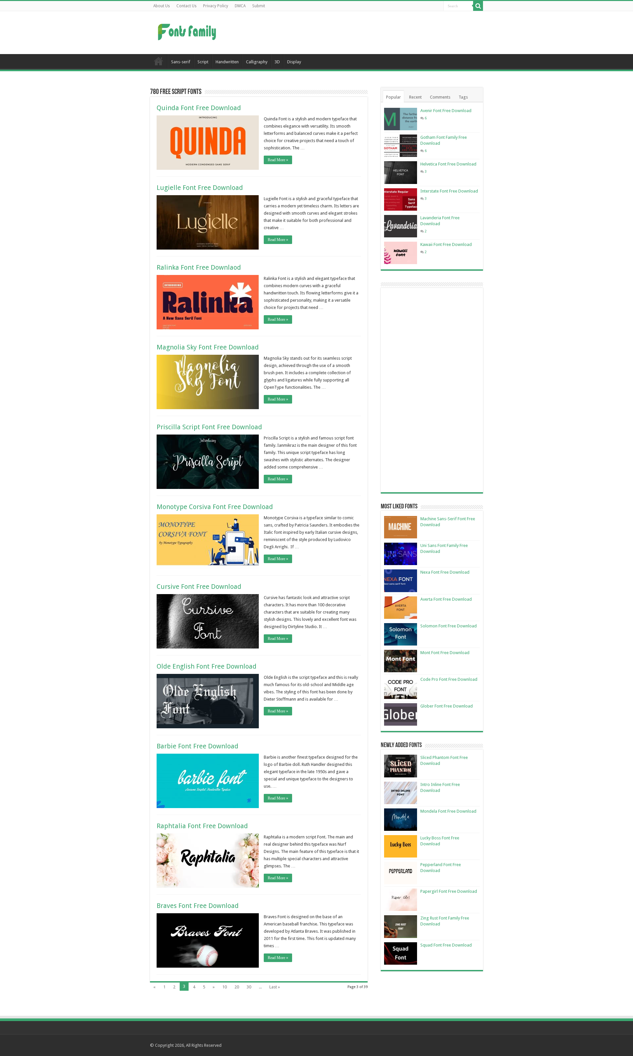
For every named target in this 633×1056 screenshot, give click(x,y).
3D (277, 61)
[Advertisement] (358, 32)
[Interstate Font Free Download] (400, 199)
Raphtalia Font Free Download (202, 826)
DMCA (240, 6)
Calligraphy (256, 61)
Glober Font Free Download (446, 706)
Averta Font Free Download (446, 599)
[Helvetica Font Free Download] (400, 172)
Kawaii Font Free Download (446, 244)
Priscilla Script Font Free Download (209, 427)
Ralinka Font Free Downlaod (199, 267)
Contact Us (186, 6)
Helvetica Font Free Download (448, 164)
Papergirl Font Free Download (448, 891)
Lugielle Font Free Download (200, 188)
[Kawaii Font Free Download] (400, 253)
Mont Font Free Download (444, 652)
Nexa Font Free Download (444, 572)
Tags (463, 97)
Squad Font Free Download (446, 945)
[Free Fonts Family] (188, 31)
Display (294, 61)
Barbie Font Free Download (197, 746)
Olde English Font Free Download (206, 666)
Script (202, 61)
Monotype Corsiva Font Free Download (215, 507)
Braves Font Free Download (198, 906)
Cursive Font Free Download (199, 586)
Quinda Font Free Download (199, 108)
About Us (161, 6)
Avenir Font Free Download (445, 110)
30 (249, 986)
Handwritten (227, 61)
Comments (440, 97)
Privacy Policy (215, 6)
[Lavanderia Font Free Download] (400, 226)
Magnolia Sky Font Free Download (208, 347)
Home (158, 61)
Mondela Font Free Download (448, 811)
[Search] (478, 6)
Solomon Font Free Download (448, 625)
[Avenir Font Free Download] (400, 119)
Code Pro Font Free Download (448, 679)
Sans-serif (180, 61)
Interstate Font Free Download (449, 191)
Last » (274, 986)
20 (236, 986)
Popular (393, 97)
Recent (415, 97)
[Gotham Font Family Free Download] (400, 146)
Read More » (278, 160)
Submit (258, 6)
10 (224, 986)
